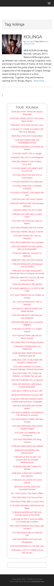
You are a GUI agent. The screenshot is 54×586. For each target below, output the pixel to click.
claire (28, 41)
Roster (32, 43)
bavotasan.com (38, 581)
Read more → (40, 80)
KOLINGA (33, 36)
